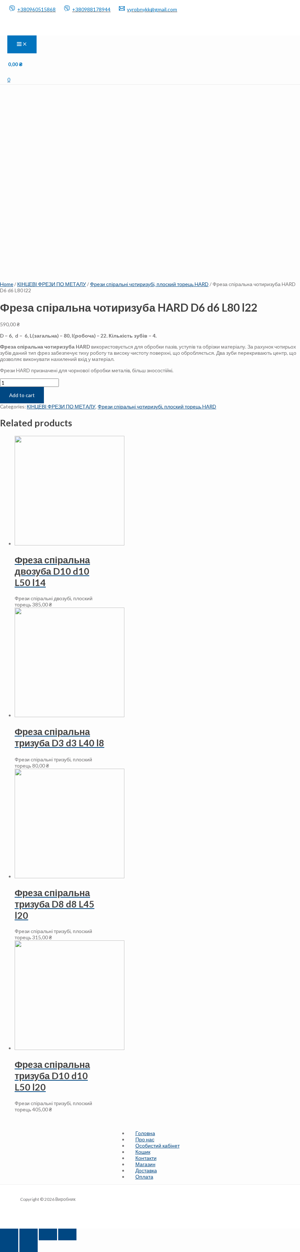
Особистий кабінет (157, 1145)
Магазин (145, 1164)
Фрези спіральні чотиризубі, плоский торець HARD (149, 284)
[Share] (28, 1234)
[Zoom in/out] (67, 1234)
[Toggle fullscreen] (48, 1234)
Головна (145, 1133)
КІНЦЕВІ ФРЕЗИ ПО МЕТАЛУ (51, 284)
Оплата (144, 1176)
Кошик (142, 1152)
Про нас (144, 1139)
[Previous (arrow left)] (9, 1246)
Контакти (146, 1158)
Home (6, 284)
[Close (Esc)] (9, 1234)
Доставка (146, 1170)
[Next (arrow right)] (28, 1246)
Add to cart (22, 395)
